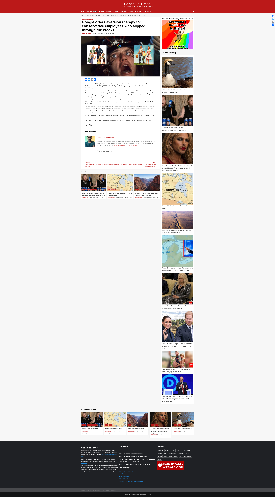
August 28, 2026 (177, 433)
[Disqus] (120, 219)
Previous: (102, 164)
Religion (160, 456)
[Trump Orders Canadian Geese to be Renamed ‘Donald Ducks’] (183, 419)
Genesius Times (137, 4)
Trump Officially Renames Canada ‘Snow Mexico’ (131, 453)
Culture (123, 11)
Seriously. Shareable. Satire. (87, 490)
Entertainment (89, 189)
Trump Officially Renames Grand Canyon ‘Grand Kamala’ (133, 456)
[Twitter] (273, 18)
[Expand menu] (119, 11)
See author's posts (104, 151)
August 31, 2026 (100, 197)
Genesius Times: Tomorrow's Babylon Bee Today (131, 481)
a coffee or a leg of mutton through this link (125, 145)
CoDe (149, 494)
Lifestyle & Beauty (173, 453)
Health (165, 453)
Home (82, 11)
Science (115, 11)
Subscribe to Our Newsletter (126, 471)
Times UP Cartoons (124, 476)
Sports (170, 456)
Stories (176, 456)
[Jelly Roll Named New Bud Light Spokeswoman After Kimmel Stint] (93, 182)
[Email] (273, 21)
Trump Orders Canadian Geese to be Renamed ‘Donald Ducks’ (134, 464)
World (131, 11)
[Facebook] (273, 16)
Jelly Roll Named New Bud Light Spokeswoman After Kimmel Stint (135, 450)
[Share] (273, 24)
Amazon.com (84, 463)
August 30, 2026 (128, 197)
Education (179, 450)
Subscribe (138, 11)
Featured (160, 453)
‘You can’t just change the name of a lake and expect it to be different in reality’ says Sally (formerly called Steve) (137, 460)
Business (108, 11)
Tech (91, 19)
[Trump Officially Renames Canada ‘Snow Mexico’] (120, 182)
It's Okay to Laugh (123, 478)
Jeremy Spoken (92, 197)
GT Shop (121, 473)
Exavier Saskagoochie (98, 33)
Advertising (160, 450)
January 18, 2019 (110, 33)
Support (147, 11)
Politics (101, 11)
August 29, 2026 (155, 197)
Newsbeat (91, 11)
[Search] (193, 11)
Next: (138, 164)
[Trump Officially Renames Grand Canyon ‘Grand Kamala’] (147, 182)
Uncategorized (187, 456)
